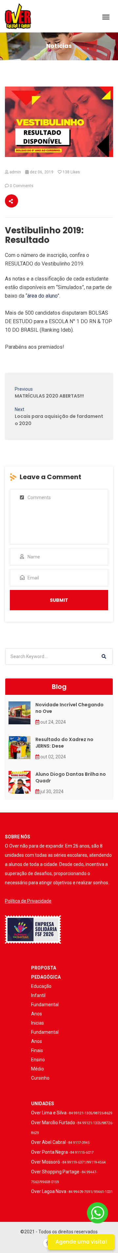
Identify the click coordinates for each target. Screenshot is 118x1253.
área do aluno (42, 296)
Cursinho (40, 1078)
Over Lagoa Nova (72, 1191)
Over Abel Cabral (60, 1142)
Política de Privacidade (28, 901)
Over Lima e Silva (71, 1112)
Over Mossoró (68, 1162)
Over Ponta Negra (62, 1152)
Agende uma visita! (81, 1241)
